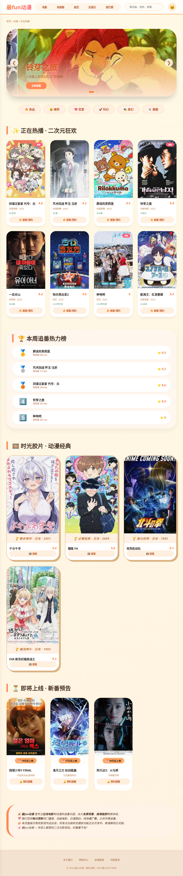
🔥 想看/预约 (26, 219)
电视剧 (60, 7)
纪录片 (92, 7)
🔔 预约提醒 (25, 781)
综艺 (76, 7)
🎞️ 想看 (33, 553)
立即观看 (47, 85)
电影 (44, 7)
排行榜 (109, 7)
